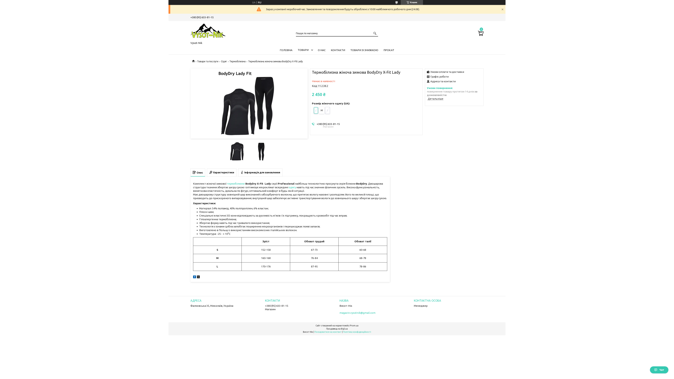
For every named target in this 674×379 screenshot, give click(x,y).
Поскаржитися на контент (328, 332)
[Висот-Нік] (208, 30)
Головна (286, 50)
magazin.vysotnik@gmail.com (357, 312)
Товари (303, 49)
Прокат (389, 50)
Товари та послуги (207, 61)
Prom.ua (354, 325)
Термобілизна (237, 61)
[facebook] (194, 277)
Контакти (338, 50)
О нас (322, 50)
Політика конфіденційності (357, 332)
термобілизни (236, 183)
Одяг (224, 61)
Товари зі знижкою (364, 50)
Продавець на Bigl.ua (337, 329)
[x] (198, 277)
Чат (661, 369)
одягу (292, 187)
